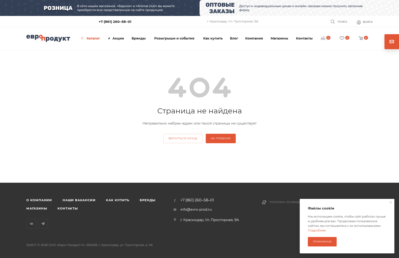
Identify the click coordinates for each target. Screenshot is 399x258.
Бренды (147, 200)
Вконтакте (31, 224)
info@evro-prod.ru (196, 209)
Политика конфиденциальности (295, 202)
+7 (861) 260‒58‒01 (115, 21)
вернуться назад (183, 138)
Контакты (67, 208)
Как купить (117, 200)
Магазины (36, 208)
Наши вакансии (79, 200)
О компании (39, 200)
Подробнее (317, 230)
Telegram (43, 224)
